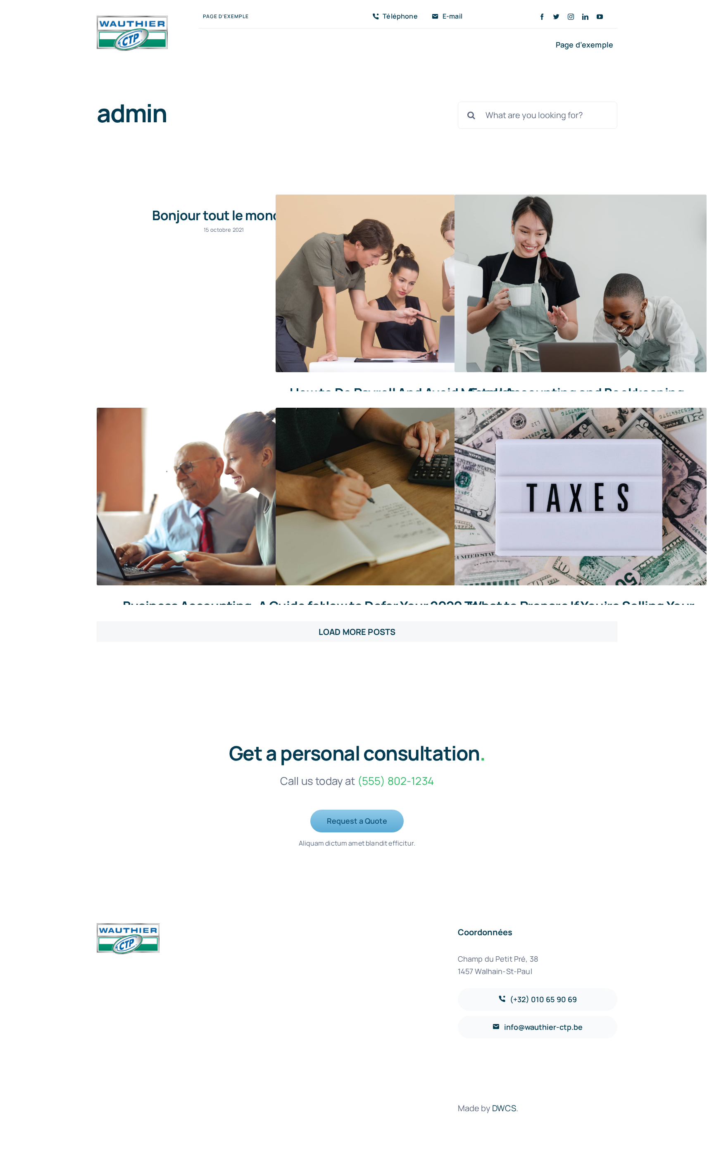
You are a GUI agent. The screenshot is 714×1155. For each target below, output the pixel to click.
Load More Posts (357, 631)
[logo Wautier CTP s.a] (132, 19)
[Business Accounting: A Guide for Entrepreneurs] (223, 497)
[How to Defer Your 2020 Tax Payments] (402, 497)
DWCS (504, 1108)
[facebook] (542, 17)
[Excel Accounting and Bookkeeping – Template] (581, 284)
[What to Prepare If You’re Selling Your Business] (581, 497)
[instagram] (571, 17)
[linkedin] (585, 17)
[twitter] (556, 17)
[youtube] (600, 17)
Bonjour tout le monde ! (223, 215)
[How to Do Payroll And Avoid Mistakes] (402, 284)
